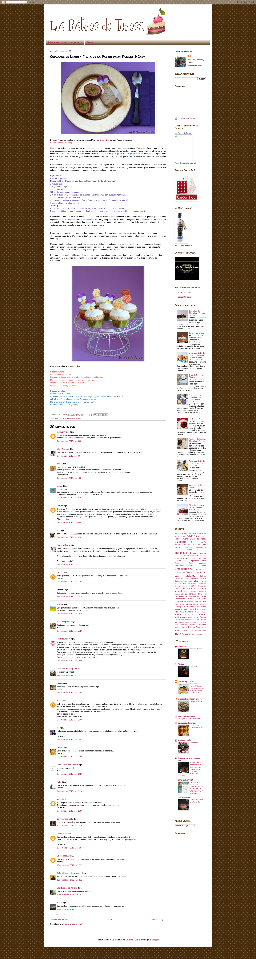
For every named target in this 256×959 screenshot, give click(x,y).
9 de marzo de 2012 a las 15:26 (69, 631)
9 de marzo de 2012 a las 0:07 (69, 456)
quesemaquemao (64, 622)
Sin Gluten (197, 630)
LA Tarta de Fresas (196, 419)
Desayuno (179, 565)
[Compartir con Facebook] (103, 414)
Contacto (76, 42)
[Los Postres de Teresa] (183, 161)
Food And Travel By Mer (67, 669)
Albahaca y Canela (186, 682)
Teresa (60, 464)
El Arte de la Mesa (185, 293)
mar (58, 531)
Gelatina (203, 578)
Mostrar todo (202, 814)
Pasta (182, 612)
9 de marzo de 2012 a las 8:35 (69, 498)
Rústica (181, 664)
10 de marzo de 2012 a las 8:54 (69, 848)
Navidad (192, 609)
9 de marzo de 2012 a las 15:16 (69, 614)
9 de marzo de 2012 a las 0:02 (69, 441)
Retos (204, 627)
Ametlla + (178, 536)
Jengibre (181, 594)
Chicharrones (201, 550)
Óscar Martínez (184, 297)
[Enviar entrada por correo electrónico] (90, 415)
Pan (176, 612)
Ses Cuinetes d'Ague (186, 716)
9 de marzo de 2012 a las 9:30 (69, 537)
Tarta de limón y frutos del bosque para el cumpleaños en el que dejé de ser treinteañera (197, 688)
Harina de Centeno (189, 586)
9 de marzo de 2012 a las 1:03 (69, 478)
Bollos (193, 542)
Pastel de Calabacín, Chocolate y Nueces (197, 440)
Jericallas (193, 666)
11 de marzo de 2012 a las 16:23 (70, 895)
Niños (199, 609)
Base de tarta (198, 539)
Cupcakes (62, 418)
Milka (198, 607)
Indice (90, 42)
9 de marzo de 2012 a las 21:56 (69, 811)
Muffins (203, 607)
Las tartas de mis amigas (187, 596)
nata (185, 609)
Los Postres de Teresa (183, 133)
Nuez (203, 609)
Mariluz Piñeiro (63, 432)
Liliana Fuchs (62, 834)
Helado (186, 591)
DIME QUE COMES (185, 780)
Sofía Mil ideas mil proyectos (69, 873)
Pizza (204, 612)
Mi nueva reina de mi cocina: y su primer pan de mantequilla (196, 398)
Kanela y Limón (184, 740)
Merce (59, 486)
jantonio (60, 799)
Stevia (203, 630)
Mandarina (190, 601)
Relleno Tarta (194, 627)
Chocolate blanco (197, 553)
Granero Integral (186, 581)
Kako (59, 782)
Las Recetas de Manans (67, 888)
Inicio (110, 920)
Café (204, 545)
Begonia (60, 683)
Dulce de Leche (197, 566)
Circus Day (104, 140)
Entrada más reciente (59, 920)
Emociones (71, 418)
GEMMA (60, 748)
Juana (59, 701)
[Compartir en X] (100, 414)
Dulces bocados (184, 797)
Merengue (179, 607)
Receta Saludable (197, 625)
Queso (203, 617)
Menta (195, 604)
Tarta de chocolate (196, 649)
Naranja (178, 609)
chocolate (181, 552)
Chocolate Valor (181, 556)
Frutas (78, 418)
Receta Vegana (181, 627)
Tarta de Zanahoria (196, 333)
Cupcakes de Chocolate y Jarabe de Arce (197, 313)
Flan (191, 569)
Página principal (57, 42)
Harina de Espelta (189, 588)
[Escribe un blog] (97, 414)
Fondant (197, 569)
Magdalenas (180, 601)
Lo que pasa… (63, 856)
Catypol (60, 506)
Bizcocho (181, 541)
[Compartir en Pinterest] (106, 414)
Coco (196, 556)
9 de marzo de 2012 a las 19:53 (69, 740)
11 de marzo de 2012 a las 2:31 (69, 880)
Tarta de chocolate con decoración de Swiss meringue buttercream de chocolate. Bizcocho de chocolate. (190, 769)
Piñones (197, 612)
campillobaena (201, 547)
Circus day (182, 647)
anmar (59, 903)
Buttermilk (194, 545)
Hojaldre (193, 591)
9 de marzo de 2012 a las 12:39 (69, 596)
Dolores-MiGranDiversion (67, 765)
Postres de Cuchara (185, 614)
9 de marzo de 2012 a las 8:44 (69, 523)
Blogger (155, 940)
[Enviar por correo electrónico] (94, 414)
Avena (185, 539)
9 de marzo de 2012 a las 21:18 (69, 791)
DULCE (60, 572)
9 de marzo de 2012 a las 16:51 (69, 675)
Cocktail (191, 556)
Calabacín (178, 547)
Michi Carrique (63, 449)
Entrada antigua (158, 920)
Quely (196, 617)
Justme (60, 604)
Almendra (193, 533)
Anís (184, 536)
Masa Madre (179, 604)
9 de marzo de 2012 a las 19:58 (69, 757)
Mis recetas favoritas (187, 723)
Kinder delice (194, 743)
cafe (199, 545)
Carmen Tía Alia (63, 545)
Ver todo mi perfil (195, 66)
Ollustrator (130, 940)
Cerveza (189, 550)
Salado (178, 630)
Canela (178, 550)
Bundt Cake (186, 545)
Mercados (202, 604)
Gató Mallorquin (191, 578)
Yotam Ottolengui (196, 634)
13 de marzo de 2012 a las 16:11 (70, 909)
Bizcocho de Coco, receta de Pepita (196, 506)
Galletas (190, 575)
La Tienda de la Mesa (195, 594)
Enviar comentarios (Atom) (72, 924)
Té (183, 634)
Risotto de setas (196, 701)
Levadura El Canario (196, 599)
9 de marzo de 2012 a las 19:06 (69, 720)
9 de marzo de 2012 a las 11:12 (69, 565)
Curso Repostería (191, 561)
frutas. (197, 572)
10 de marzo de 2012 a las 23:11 (70, 865)
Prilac (190, 617)
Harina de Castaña (190, 583)
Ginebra (177, 581)
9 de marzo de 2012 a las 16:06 (69, 661)
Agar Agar (179, 533)
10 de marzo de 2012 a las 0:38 (69, 826)
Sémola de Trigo (187, 630)
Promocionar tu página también (186, 163)
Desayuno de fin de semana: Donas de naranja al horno (197, 355)
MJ (58, 728)
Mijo (194, 607)
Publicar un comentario (63, 915)
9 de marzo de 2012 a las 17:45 (69, 693)
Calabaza (188, 547)
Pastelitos (189, 612)
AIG (185, 534)
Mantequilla (200, 601)
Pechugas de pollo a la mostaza (189, 719)
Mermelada (188, 607)
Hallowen (197, 581)
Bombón (203, 542)
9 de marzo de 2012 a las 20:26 (69, 774)
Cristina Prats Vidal (65, 819)
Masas (188, 604)
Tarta (178, 633)
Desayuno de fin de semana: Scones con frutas (197, 463)
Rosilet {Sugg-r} (63, 639)
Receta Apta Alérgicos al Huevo (187, 620)
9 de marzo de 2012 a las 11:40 (69, 582)
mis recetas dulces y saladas (190, 699)
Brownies (178, 545)
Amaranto (202, 533)
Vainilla (187, 634)
